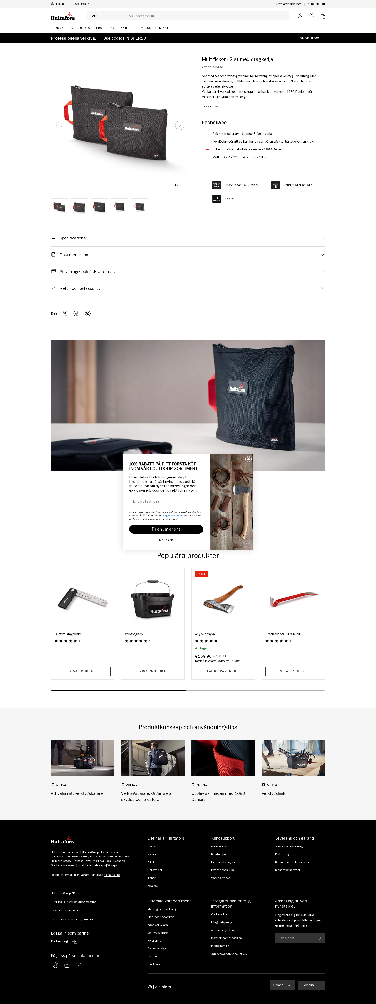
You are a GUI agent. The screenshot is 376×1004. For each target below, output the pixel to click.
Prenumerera (166, 529)
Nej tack (166, 540)
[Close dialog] (248, 459)
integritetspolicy (171, 515)
